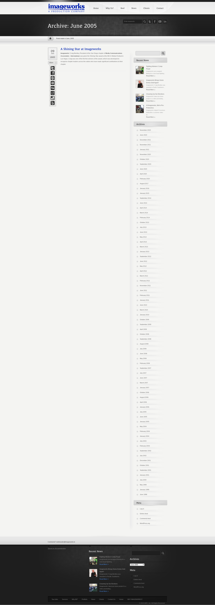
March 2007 (144, 383)
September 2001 (145, 470)
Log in (142, 509)
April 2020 (143, 174)
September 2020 (145, 164)
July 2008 (143, 349)
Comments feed (145, 518)
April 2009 (143, 329)
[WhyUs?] (109, 8)
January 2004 (144, 436)
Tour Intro (55, 599)
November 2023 (145, 130)
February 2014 (145, 217)
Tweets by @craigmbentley (57, 548)
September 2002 (145, 451)
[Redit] (52, 93)
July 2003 (143, 441)
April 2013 (143, 242)
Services (65, 599)
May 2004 (143, 426)
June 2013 (143, 232)
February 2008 (145, 363)
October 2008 (144, 334)
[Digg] (52, 88)
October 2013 (144, 222)
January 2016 (144, 188)
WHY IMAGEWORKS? (134, 599)
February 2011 (145, 295)
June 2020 (143, 169)
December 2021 (145, 140)
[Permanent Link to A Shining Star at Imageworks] (81, 49)
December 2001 (145, 460)
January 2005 (144, 422)
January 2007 (144, 388)
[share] (53, 63)
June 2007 (143, 378)
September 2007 (145, 368)
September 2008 (145, 339)
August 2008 (144, 344)
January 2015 (144, 193)
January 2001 (144, 475)
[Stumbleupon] (52, 78)
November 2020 (145, 154)
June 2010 (143, 305)
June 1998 (143, 494)
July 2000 (143, 480)
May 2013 (143, 237)
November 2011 (145, 285)
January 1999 (144, 490)
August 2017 (144, 183)
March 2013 (144, 247)
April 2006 (143, 402)
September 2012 (145, 256)
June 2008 (143, 354)
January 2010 (144, 315)
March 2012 (144, 276)
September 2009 (145, 324)
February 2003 (145, 446)
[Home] (96, 8)
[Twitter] (150, 21)
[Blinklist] (52, 83)
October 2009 (144, 319)
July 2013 (143, 227)
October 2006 (144, 392)
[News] (134, 8)
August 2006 (144, 397)
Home (51, 38)
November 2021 (145, 145)
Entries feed (144, 514)
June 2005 (143, 417)
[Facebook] (155, 21)
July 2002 (143, 456)
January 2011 (144, 300)
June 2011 (143, 290)
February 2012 (145, 281)
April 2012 (143, 271)
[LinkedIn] (165, 21)
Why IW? (75, 599)
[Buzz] (52, 103)
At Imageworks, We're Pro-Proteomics (155, 107)
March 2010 (144, 310)
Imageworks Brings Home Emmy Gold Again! (155, 81)
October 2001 (144, 465)
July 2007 (143, 373)
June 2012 (143, 261)
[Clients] (146, 8)
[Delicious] (52, 98)
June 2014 (143, 203)
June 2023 (143, 135)
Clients (101, 599)
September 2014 (145, 198)
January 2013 (144, 251)
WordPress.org (145, 523)
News (93, 599)
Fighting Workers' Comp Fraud (154, 68)
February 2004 (145, 431)
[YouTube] (160, 21)
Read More (150, 76)
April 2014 (143, 208)
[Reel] (122, 8)
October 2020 (144, 159)
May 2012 (143, 266)
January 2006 (144, 407)
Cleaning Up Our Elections (155, 94)
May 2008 (143, 358)
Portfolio (84, 599)
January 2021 (144, 149)
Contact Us (111, 599)
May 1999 (143, 485)
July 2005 (143, 412)
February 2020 (145, 179)
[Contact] (160, 8)
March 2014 (144, 213)
